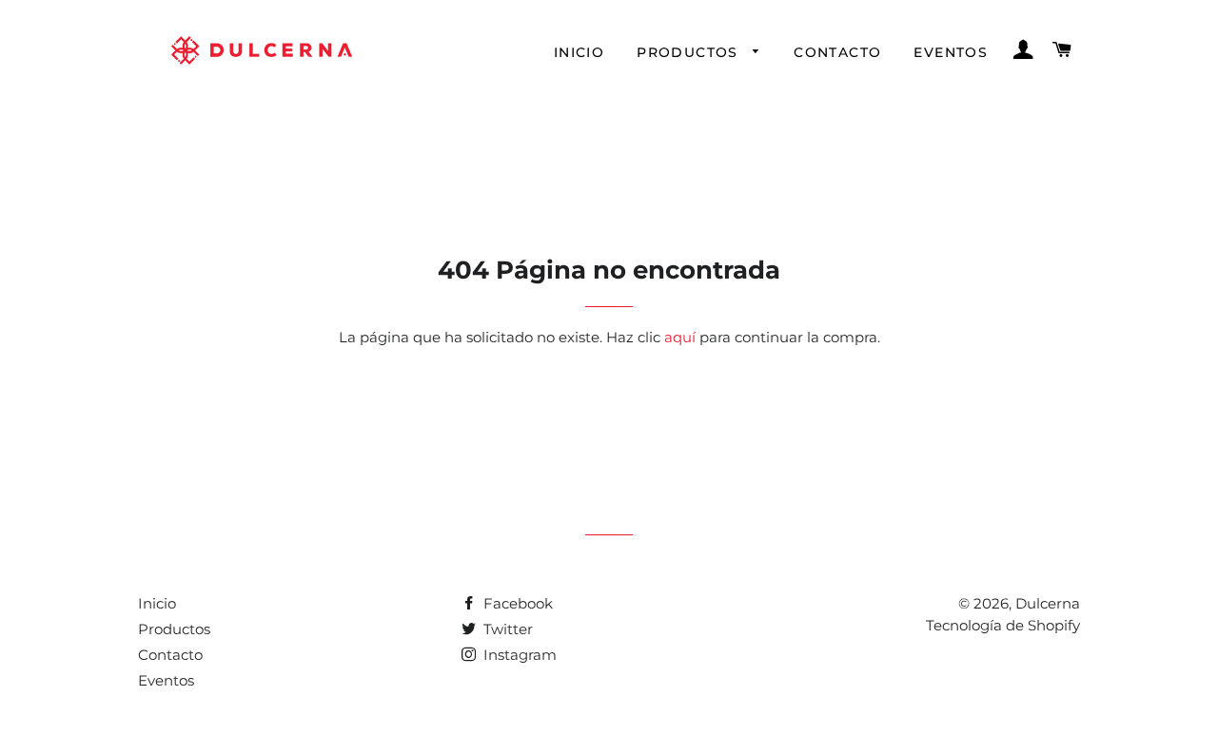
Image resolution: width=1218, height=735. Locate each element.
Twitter (506, 629)
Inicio (579, 52)
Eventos (951, 52)
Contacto (837, 52)
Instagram (518, 655)
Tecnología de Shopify (1003, 625)
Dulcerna (1047, 603)
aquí (680, 337)
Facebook (516, 603)
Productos (690, 52)
